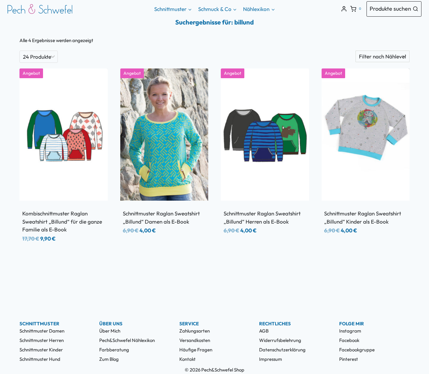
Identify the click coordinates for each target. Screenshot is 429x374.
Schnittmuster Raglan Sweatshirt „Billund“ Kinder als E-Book (362, 217)
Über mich (109, 331)
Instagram (350, 331)
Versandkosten (194, 340)
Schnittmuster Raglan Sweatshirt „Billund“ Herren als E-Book (262, 217)
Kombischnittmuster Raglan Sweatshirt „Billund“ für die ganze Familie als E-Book (62, 221)
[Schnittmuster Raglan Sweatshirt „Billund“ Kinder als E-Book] (366, 134)
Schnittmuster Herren (41, 340)
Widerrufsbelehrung (280, 340)
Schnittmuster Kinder (41, 350)
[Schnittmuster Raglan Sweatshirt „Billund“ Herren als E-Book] (265, 134)
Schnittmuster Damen (41, 331)
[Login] (344, 9)
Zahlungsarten (194, 331)
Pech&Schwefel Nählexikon (127, 340)
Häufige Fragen (195, 350)
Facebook (349, 340)
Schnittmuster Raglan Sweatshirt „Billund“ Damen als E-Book (161, 217)
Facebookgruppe (357, 350)
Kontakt (187, 359)
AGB (264, 331)
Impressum (270, 359)
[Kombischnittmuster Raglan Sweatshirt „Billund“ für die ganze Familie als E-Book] (63, 134)
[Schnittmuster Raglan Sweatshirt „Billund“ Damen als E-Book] (164, 134)
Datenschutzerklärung (282, 350)
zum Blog (109, 359)
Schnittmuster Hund (39, 359)
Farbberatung (114, 350)
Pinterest (348, 359)
